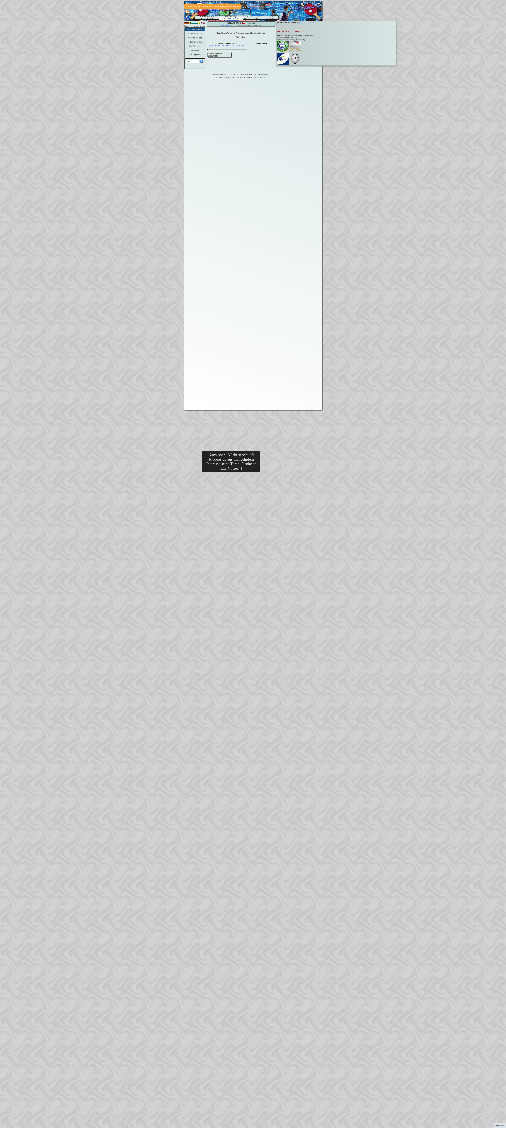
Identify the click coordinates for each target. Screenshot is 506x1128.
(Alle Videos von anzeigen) (227, 46)
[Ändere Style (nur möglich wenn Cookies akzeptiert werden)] (186, 17)
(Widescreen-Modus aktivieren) (309, 23)
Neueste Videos (195, 38)
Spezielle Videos (194, 33)
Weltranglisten (195, 55)
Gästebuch (195, 50)
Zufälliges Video (195, 42)
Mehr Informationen (228, 25)
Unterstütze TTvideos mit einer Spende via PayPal (213, 6)
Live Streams (194, 46)
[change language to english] (203, 24)
